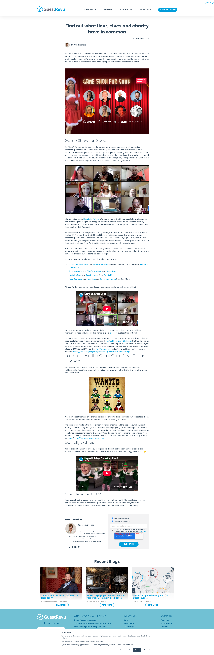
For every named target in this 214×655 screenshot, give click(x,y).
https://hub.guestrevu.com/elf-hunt (90, 438)
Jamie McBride (75, 275)
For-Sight (108, 275)
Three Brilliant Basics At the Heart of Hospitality (59, 596)
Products (89, 9)
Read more (61, 605)
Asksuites (91, 279)
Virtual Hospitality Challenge (119, 341)
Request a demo (168, 9)
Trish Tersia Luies (94, 271)
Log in (208, 2)
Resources (125, 9)
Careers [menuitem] (164, 626)
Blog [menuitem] (126, 620)
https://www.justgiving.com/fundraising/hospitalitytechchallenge (102, 351)
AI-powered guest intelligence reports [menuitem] (91, 626)
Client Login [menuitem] (129, 626)
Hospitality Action (91, 219)
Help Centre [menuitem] (129, 623)
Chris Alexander (75, 271)
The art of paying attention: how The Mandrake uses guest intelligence (105, 596)
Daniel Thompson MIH (78, 264)
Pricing (107, 9)
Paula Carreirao (75, 279)
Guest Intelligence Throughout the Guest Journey (150, 596)
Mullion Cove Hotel (101, 264)
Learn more (143, 531)
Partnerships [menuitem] (166, 623)
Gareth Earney (92, 275)
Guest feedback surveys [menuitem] (85, 620)
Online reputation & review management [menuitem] (92, 623)
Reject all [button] (147, 650)
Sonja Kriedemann (108, 279)
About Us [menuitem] (165, 620)
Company (144, 9)
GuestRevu (111, 271)
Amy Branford (80, 45)
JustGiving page (103, 349)
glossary (113, 333)
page (70, 438)
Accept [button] (137, 650)
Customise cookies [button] (126, 650)
